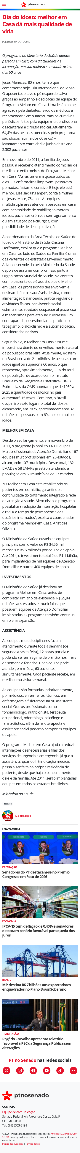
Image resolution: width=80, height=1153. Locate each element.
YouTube (46, 1070)
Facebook (33, 1070)
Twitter (6, 1070)
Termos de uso (32, 1143)
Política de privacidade (12, 1143)
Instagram (20, 1070)
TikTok (60, 1070)
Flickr (73, 1070)
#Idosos (8, 803)
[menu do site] (4, 4)
